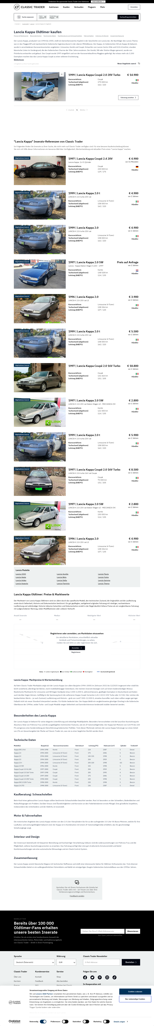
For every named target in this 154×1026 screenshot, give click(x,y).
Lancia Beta (61, 577)
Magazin (92, 7)
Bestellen (129, 962)
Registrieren (75, 652)
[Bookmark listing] (61, 74)
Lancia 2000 (21, 574)
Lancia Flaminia (63, 583)
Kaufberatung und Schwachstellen (70, 36)
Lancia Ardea (21, 580)
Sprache (18, 956)
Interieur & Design (102, 36)
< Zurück (17, 24)
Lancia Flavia (103, 574)
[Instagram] (107, 977)
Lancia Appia (21, 577)
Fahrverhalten (89, 36)
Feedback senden (77, 896)
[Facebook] (85, 977)
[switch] (65, 1021)
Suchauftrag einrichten (128, 17)
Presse (17, 985)
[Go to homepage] (29, 7)
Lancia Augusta (22, 583)
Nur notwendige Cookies (135, 999)
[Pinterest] (100, 977)
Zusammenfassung (117, 36)
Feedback (39, 981)
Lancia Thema (103, 583)
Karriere (17, 981)
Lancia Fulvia (103, 577)
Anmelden (134, 7)
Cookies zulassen (135, 992)
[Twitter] (92, 977)
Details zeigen (119, 1022)
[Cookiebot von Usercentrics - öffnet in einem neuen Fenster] (14, 1021)
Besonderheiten (36, 36)
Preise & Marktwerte (21, 36)
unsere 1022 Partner (44, 994)
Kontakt (38, 977)
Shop (59, 977)
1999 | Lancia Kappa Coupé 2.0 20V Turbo (94, 75)
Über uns (17, 977)
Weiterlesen (19, 60)
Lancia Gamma (104, 580)
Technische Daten (49, 36)
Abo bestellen (62, 981)
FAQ (36, 985)
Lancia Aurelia (62, 574)
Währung (61, 956)
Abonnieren (132, 931)
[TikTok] (114, 977)
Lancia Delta (62, 580)
